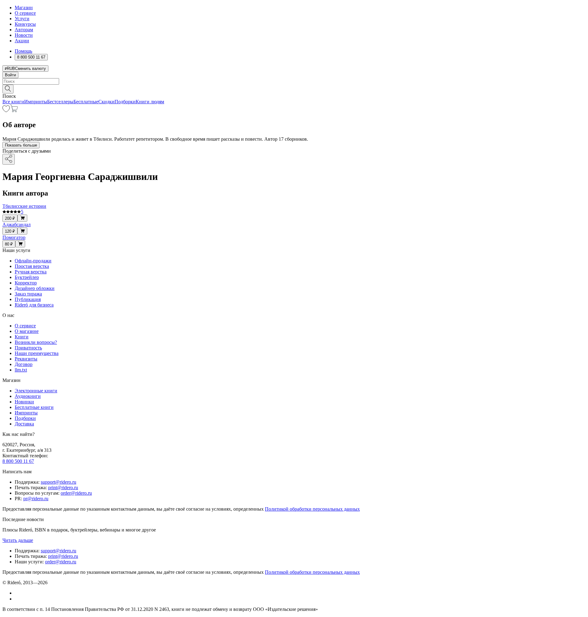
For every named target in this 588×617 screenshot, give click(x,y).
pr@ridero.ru (35, 498)
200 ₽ (10, 218)
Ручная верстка (31, 271)
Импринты (35, 101)
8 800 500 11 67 (18, 461)
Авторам (24, 29)
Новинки (24, 401)
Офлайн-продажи (33, 260)
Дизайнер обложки (35, 288)
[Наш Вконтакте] (18, 593)
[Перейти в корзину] (14, 110)
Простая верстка (32, 266)
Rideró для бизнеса (34, 304)
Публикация (28, 299)
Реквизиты (26, 358)
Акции (22, 40)
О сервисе (25, 13)
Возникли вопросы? (36, 342)
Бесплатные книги (34, 407)
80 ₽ (9, 244)
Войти (10, 75)
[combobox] (294, 81)
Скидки (106, 101)
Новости (24, 35)
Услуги (22, 18)
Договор (23, 364)
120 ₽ (10, 231)
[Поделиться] (8, 159)
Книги (21, 336)
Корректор (26, 282)
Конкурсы (25, 24)
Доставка (24, 423)
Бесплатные (86, 101)
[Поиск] (7, 89)
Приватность (28, 347)
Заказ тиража (28, 293)
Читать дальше (17, 540)
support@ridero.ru (58, 482)
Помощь (23, 51)
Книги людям (150, 101)
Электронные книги (36, 390)
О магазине (27, 331)
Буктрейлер (27, 277)
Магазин (24, 7)
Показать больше (21, 145)
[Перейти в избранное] (6, 110)
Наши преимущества (36, 353)
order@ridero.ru (76, 493)
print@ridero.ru (63, 487)
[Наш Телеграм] (17, 598)
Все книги (13, 101)
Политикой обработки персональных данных (312, 509)
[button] (294, 88)
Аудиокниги (28, 396)
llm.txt (21, 369)
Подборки (125, 101)
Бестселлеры (60, 101)
